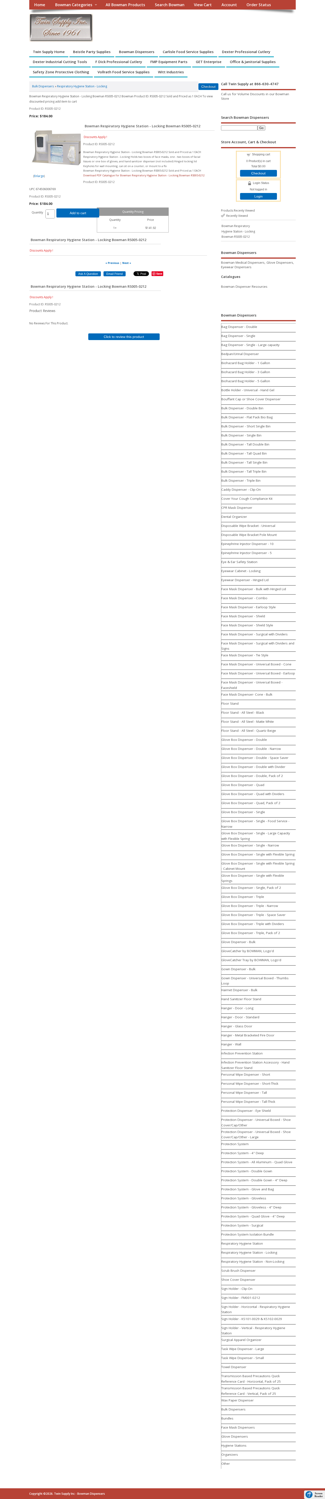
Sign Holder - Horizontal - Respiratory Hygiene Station (255, 1309)
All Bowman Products (125, 4)
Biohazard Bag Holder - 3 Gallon (245, 372)
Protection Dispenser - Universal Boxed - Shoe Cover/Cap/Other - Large (256, 1134)
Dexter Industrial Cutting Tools (60, 61)
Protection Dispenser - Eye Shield (246, 1110)
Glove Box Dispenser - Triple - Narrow (249, 906)
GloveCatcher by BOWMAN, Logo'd (247, 951)
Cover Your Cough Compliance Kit (246, 498)
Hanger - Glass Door (236, 1026)
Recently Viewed (237, 216)
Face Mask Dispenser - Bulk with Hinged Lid (253, 589)
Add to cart (78, 213)
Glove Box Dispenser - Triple (242, 897)
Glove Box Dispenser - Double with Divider (253, 767)
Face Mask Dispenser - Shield (243, 616)
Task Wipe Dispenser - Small (242, 1358)
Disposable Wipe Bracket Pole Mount (249, 535)
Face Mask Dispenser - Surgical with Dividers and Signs (257, 646)
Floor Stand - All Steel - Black (242, 712)
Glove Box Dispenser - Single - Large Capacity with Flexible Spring (255, 836)
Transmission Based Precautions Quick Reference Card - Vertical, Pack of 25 (250, 1390)
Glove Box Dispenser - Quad (242, 785)
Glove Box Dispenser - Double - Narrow (251, 749)
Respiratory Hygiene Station (242, 1243)
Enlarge (39, 176)
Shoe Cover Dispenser (238, 1279)
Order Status (258, 4)
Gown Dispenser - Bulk (238, 969)
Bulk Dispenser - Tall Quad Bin (244, 453)
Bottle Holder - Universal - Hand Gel (247, 390)
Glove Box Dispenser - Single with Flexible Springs (252, 878)
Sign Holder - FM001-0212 (240, 1298)
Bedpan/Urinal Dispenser (240, 354)
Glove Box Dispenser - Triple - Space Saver (253, 915)
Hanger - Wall (231, 1044)
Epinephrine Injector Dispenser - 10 (247, 544)
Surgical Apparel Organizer (241, 1340)
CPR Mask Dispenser (236, 507)
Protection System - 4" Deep (242, 1153)
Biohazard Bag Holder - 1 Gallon (245, 363)
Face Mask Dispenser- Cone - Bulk (246, 694)
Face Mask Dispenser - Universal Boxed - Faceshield (251, 685)
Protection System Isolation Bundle (247, 1234)
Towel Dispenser (233, 1367)
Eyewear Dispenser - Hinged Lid (245, 580)
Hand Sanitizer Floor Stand (241, 999)
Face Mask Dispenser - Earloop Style (248, 607)
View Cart (203, 4)
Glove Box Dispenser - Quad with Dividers (252, 794)
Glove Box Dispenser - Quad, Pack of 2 (250, 803)
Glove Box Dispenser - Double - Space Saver (254, 758)
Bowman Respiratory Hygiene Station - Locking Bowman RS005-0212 (238, 231)
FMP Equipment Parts (168, 61)
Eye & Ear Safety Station (239, 562)
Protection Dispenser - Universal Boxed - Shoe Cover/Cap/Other (256, 1122)
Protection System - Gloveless (243, 1198)
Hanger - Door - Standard (240, 1017)
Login (258, 196)
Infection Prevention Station (242, 1053)
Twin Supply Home (49, 51)
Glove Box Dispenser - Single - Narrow (250, 845)
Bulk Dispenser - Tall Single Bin (244, 462)
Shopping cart (261, 154)
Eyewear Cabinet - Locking (241, 571)
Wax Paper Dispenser (237, 1400)
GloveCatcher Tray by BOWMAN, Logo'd (251, 960)
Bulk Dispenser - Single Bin (241, 435)
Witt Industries (171, 71)
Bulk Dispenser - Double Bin (242, 408)
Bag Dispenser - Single (238, 336)
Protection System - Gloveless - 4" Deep (251, 1207)
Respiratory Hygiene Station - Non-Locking (252, 1261)
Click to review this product (124, 336)
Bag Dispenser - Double (239, 327)
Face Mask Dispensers (238, 1427)
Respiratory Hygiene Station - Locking (82, 86)
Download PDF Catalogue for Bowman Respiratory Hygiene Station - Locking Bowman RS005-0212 (144, 175)
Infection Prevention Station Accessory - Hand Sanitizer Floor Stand (255, 1065)
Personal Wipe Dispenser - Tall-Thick (248, 1101)
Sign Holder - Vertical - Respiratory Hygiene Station (253, 1330)
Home (39, 4)
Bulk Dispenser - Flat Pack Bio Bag (247, 417)
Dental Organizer (234, 517)
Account (229, 4)
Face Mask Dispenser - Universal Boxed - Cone (256, 664)
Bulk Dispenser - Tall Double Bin (245, 444)
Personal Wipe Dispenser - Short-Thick (249, 1083)
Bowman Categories (73, 4)
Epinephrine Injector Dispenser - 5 (246, 553)
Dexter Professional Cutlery (246, 51)
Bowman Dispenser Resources (244, 286)
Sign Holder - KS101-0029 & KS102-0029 (251, 1319)
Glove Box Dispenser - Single (243, 812)
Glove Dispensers (234, 1436)
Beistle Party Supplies (92, 51)
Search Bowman (169, 4)
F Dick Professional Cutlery (118, 61)
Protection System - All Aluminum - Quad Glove (256, 1162)
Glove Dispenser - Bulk (238, 942)
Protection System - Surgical (242, 1225)
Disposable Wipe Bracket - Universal (248, 526)
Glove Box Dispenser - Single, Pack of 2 (251, 888)
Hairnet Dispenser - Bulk (239, 990)
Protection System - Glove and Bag (247, 1189)
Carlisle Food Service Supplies (188, 51)
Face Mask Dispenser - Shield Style (247, 625)
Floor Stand (230, 703)
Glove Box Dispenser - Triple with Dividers (252, 924)
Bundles (227, 1418)
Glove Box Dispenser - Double (244, 739)
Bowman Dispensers (136, 51)
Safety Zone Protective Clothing (61, 71)
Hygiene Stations (233, 1445)
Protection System (235, 1144)
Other (225, 1463)
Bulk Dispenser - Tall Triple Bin (243, 471)
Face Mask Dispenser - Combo (244, 598)
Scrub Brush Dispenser (238, 1270)
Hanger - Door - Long (237, 1008)
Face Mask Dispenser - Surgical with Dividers (254, 634)
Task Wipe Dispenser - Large (242, 1349)
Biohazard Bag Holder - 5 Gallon (245, 381)
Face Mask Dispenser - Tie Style (244, 655)
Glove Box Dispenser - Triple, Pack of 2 (250, 933)
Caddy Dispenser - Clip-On (241, 489)
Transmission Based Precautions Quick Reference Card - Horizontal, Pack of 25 (251, 1378)
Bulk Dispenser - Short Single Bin (246, 426)
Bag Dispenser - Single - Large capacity (250, 345)
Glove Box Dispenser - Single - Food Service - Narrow (255, 823)
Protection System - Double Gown (246, 1171)
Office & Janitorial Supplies (253, 61)
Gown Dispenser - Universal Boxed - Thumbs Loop (255, 980)
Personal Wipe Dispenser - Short (245, 1074)
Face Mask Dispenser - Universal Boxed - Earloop (258, 673)
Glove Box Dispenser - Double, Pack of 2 (252, 776)
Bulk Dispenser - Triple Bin (241, 480)
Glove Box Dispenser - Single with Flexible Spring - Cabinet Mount (258, 866)
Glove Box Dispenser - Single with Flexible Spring (258, 854)
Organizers (229, 1454)
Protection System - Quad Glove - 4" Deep (253, 1216)
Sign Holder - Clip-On (236, 1288)
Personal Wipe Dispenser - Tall (244, 1092)
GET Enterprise (209, 61)
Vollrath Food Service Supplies (124, 71)
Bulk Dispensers (43, 86)
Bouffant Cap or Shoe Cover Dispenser (251, 399)
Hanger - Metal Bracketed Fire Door (247, 1035)
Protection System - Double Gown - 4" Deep (254, 1180)
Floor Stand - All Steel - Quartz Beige (248, 730)
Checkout (258, 173)
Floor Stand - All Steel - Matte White (247, 721)
